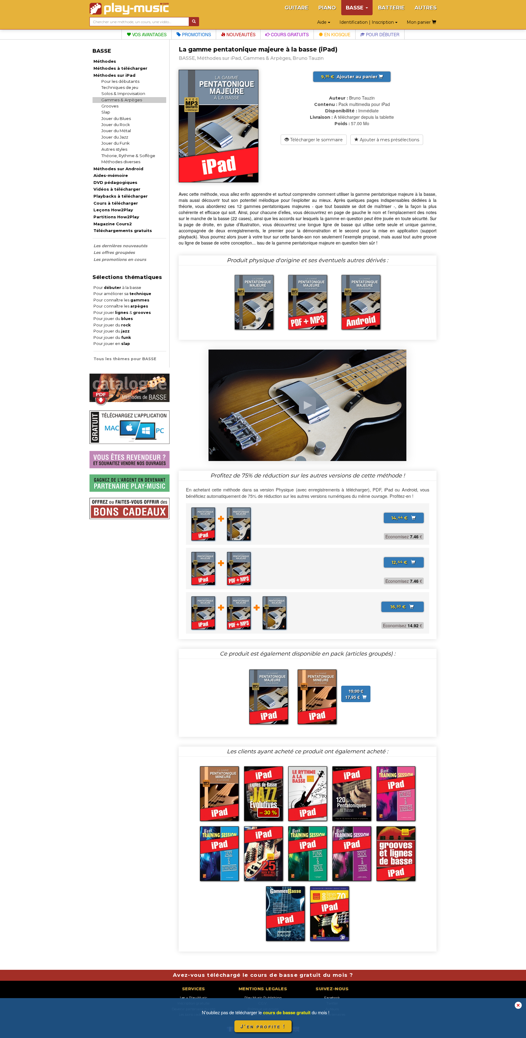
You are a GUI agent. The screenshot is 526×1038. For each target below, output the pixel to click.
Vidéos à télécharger (116, 189)
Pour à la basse (117, 287)
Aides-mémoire (110, 175)
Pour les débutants (120, 81)
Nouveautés (240, 34)
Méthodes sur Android (118, 168)
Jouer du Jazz (114, 137)
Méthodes (104, 61)
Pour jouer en (111, 343)
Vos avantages (149, 34)
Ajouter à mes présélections (389, 140)
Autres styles (114, 149)
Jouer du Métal (116, 130)
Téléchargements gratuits (122, 230)
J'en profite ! (263, 1026)
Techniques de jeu (119, 87)
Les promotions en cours (119, 259)
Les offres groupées (114, 252)
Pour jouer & (122, 312)
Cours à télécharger (115, 203)
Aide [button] (322, 22)
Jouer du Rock (115, 124)
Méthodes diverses (120, 161)
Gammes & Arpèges (121, 99)
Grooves (109, 106)
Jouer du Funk (115, 143)
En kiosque (336, 34)
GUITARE (296, 8)
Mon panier (419, 22)
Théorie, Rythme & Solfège (128, 155)
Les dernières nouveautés (120, 245)
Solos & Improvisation (123, 93)
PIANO (327, 8)
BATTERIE (391, 8)
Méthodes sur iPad (114, 75)
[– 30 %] (263, 793)
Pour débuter (382, 34)
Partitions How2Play (116, 216)
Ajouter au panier (350, 76)
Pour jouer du (113, 318)
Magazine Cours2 (112, 223)
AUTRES (426, 8)
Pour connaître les (121, 300)
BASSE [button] (355, 8)
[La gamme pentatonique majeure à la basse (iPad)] (268, 696)
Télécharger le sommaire (316, 140)
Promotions (196, 34)
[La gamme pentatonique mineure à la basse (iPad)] (317, 696)
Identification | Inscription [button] (367, 22)
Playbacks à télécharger (120, 196)
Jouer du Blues (116, 118)
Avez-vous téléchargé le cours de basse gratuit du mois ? (263, 975)
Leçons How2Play (113, 209)
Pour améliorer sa (122, 293)
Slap (105, 112)
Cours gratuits (289, 34)
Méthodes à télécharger (120, 68)
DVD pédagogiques (115, 182)
